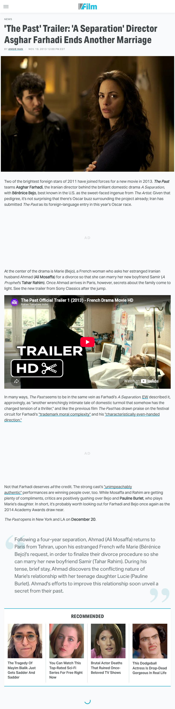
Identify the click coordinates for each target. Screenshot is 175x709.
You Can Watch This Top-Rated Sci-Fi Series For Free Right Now (66, 670)
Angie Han (15, 49)
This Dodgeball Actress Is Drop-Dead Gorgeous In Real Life (150, 668)
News (8, 19)
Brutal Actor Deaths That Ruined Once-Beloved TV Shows (106, 668)
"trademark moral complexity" (65, 414)
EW (145, 396)
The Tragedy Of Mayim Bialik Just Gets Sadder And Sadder (22, 670)
